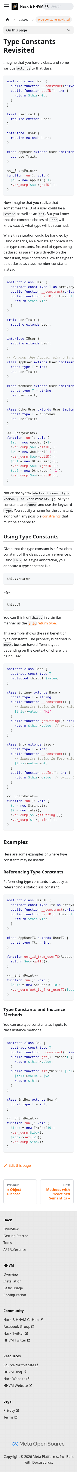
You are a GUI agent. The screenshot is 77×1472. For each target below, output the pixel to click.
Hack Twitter (13, 1333)
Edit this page (20, 1165)
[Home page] (7, 19)
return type (42, 623)
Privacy (9, 1410)
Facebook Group (16, 1326)
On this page (16, 30)
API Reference (14, 1249)
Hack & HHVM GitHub (21, 1319)
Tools (7, 1242)
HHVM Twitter (14, 1340)
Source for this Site (18, 1365)
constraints (51, 516)
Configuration (14, 1295)
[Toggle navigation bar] (6, 6)
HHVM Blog (12, 1372)
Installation (12, 1281)
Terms (8, 1417)
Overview (11, 1229)
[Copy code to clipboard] (68, 80)
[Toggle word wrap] (60, 80)
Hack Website (14, 1378)
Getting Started (15, 1235)
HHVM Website (15, 1385)
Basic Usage (13, 1288)
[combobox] (58, 6)
